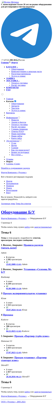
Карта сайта (16, 138)
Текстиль (15, 108)
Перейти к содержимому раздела (15, 168)
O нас (13, 143)
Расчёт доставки (18, 127)
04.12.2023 (13, 331)
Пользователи (12, 183)
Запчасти (15, 106)
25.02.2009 (13, 264)
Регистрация (11, 190)
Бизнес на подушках (20, 152)
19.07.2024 (13, 310)
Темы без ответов (23, 204)
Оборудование (17, 104)
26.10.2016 (13, 377)
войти (27, 227)
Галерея (14, 148)
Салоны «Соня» (13, 164)
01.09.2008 (13, 288)
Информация (12, 118)
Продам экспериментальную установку (25, 293)
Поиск (9, 188)
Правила (10, 186)
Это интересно (12, 141)
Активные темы (8, 204)
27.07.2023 (13, 352)
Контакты (10, 113)
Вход (8, 193)
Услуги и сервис (18, 110)
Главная (5, 62)
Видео (14, 145)
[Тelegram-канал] (26, 58)
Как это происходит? (20, 150)
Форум (14, 62)
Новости (15, 120)
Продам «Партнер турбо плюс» (32, 336)
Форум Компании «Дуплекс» (14, 172)
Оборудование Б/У (18, 212)
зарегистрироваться (42, 227)
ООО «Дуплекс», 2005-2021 (13, 402)
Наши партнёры (18, 134)
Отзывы (9, 159)
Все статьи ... (17, 155)
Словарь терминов (19, 129)
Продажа (8, 314)
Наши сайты (16, 136)
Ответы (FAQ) (17, 131)
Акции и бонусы (18, 122)
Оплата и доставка (19, 124)
